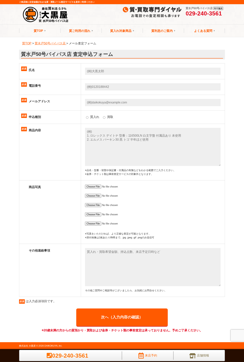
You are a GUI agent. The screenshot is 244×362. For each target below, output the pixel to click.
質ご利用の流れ (79, 30)
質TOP (38, 30)
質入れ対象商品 (121, 30)
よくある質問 (203, 30)
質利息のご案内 (162, 30)
